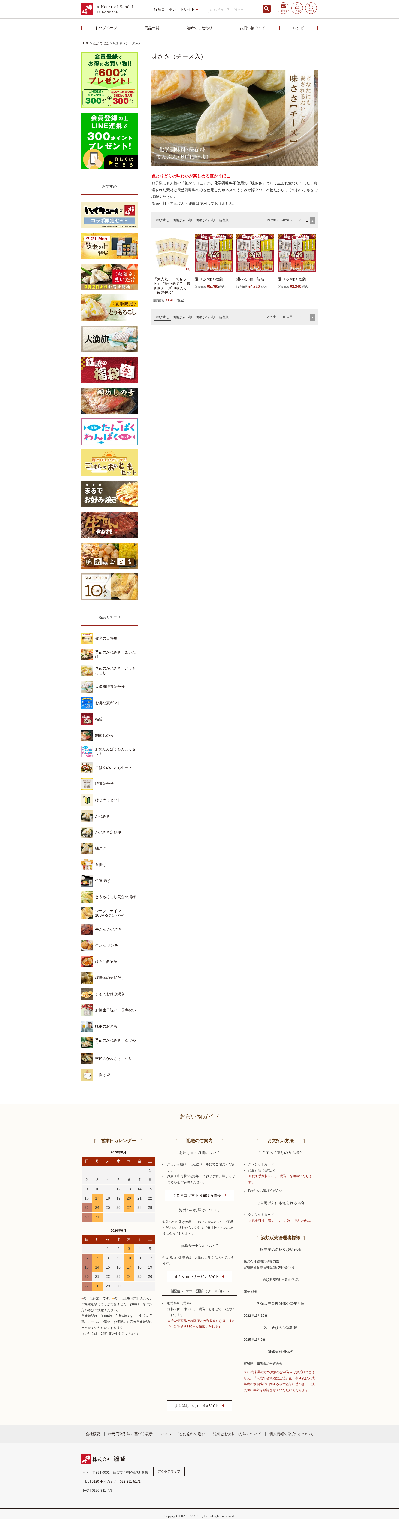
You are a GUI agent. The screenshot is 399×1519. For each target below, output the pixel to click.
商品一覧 (152, 28)
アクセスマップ (169, 1471)
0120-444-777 (102, 1481)
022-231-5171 (130, 1481)
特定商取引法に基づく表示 (130, 1434)
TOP (85, 43)
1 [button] (307, 220)
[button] (300, 220)
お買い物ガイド (253, 28)
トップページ (106, 28)
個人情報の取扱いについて (291, 1434)
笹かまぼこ (101, 43)
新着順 (224, 220)
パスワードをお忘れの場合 (183, 1434)
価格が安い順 (182, 220)
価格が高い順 (205, 220)
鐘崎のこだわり (199, 28)
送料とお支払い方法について (237, 1434)
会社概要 (92, 1434)
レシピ (298, 28)
